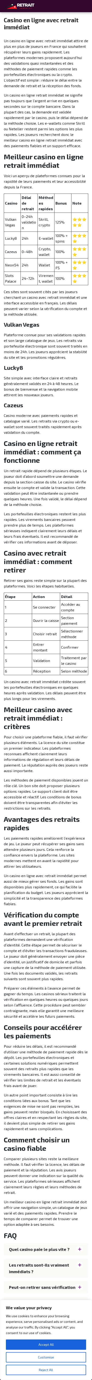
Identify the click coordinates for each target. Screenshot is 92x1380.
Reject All (46, 1370)
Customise (46, 1357)
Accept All (46, 1344)
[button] (46, 1249)
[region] (46, 1340)
